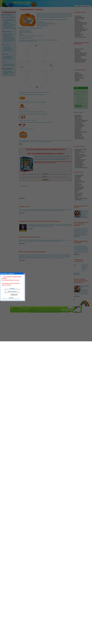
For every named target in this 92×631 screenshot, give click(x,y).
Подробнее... (11, 297)
